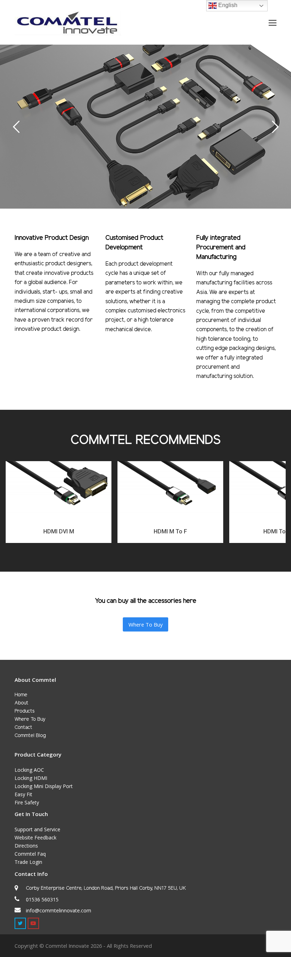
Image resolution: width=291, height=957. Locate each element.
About (21, 703)
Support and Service (37, 829)
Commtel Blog (30, 736)
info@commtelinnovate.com (58, 910)
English (227, 5)
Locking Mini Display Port (44, 786)
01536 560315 (42, 899)
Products (25, 711)
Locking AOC (29, 769)
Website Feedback (35, 837)
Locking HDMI (31, 778)
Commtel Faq (30, 853)
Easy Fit (23, 794)
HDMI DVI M (58, 531)
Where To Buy (30, 720)
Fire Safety (27, 802)
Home (21, 695)
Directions (26, 845)
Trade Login (28, 862)
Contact (23, 728)
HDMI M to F (170, 531)
